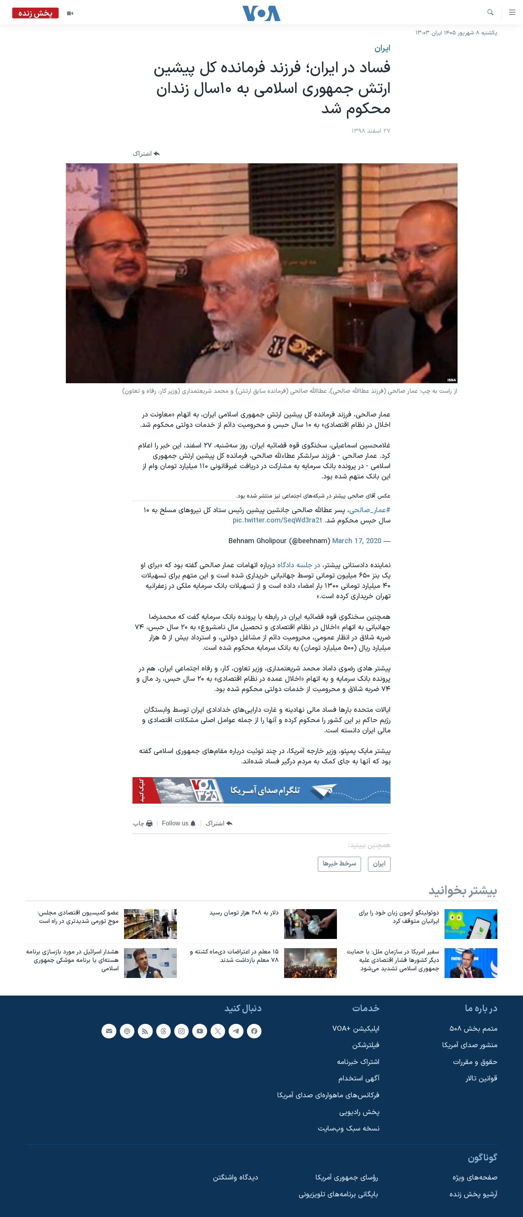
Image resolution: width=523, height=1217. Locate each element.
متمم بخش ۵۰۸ (473, 1029)
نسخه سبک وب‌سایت (348, 1129)
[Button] (146, 153)
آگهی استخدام (358, 1079)
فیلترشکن (365, 1045)
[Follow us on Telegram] (236, 1031)
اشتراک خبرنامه (358, 1062)
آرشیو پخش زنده (473, 1194)
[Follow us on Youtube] (199, 1031)
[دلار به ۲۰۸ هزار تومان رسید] (310, 924)
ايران (382, 48)
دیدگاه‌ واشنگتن (235, 1178)
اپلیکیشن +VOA (355, 1029)
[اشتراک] (108, 1031)
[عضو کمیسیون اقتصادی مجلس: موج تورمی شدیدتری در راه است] (150, 924)
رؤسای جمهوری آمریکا (346, 1178)
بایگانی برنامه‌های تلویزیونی (338, 1194)
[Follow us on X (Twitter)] (218, 1031)
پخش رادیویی (359, 1112)
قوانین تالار (481, 1079)
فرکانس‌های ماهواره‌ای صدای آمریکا (328, 1095)
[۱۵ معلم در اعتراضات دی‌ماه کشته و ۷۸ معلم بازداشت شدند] (310, 963)
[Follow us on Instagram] (181, 1031)
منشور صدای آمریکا (469, 1045)
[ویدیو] (70, 13)
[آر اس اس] (145, 1031)
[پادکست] (127, 1031)
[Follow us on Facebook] (254, 1031)
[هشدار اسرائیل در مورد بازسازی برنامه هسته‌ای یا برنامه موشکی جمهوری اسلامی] (150, 963)
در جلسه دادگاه (298, 565)
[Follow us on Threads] (163, 1031)
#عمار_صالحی (370, 510)
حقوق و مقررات (475, 1062)
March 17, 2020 (356, 541)
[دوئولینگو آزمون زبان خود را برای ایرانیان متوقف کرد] (471, 924)
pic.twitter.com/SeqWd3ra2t (277, 521)
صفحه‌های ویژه (475, 1178)
